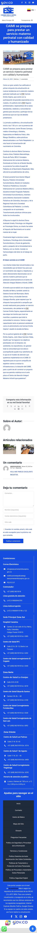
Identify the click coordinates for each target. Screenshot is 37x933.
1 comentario (24, 79)
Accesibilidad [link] (13, 888)
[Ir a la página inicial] (8, 7)
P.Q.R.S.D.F (11, 582)
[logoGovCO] (7, 2)
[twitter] (26, 2)
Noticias (16, 79)
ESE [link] (22, 94)
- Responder (18, 468)
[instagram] (29, 2)
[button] (4, 449)
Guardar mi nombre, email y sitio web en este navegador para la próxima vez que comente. (17, 532)
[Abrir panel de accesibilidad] (32, 928)
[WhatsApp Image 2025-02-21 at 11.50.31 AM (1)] (18, 57)
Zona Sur (21, 617)
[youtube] (33, 2)
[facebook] (22, 2)
